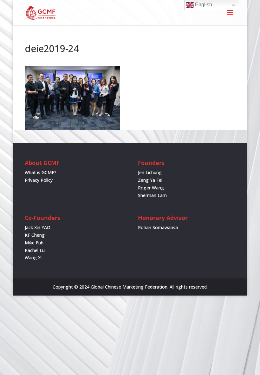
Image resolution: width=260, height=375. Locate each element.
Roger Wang (151, 188)
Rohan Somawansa (158, 227)
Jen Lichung (150, 172)
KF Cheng (35, 235)
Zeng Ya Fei (150, 180)
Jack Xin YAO (37, 227)
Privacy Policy (39, 180)
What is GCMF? (40, 172)
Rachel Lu (35, 250)
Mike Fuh (34, 243)
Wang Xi (33, 258)
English (203, 4)
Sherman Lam (152, 195)
